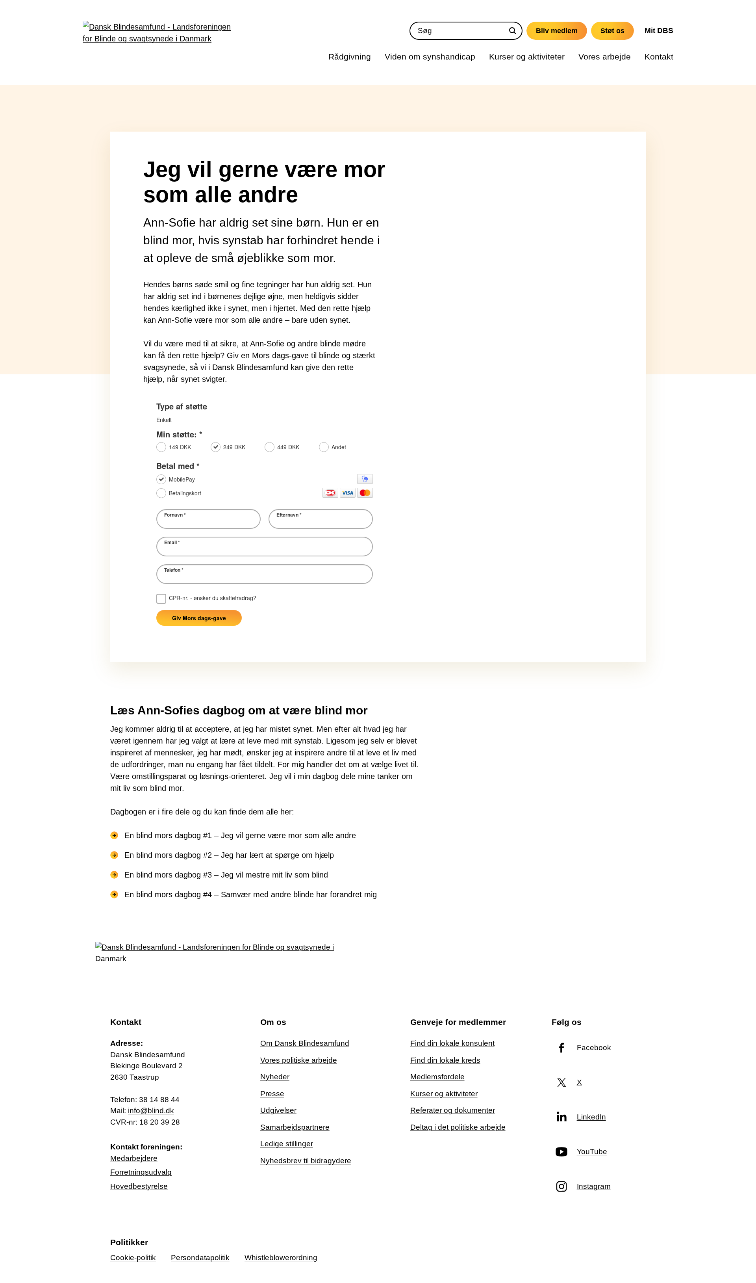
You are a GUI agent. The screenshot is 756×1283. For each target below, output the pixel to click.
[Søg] (513, 30)
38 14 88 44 (159, 1099)
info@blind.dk (151, 1110)
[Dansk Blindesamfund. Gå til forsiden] (159, 34)
